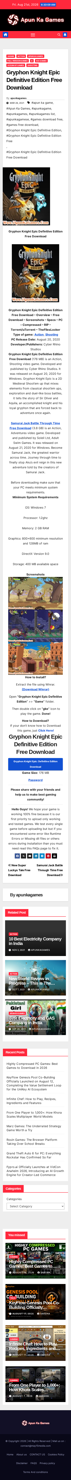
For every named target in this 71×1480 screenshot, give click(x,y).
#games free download (22, 125)
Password (35, 780)
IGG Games (41, 61)
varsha (45, 1272)
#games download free (46, 119)
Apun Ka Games (35, 56)
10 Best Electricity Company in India (35, 941)
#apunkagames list (42, 114)
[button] (59, 34)
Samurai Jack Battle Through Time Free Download (50, 870)
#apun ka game (42, 102)
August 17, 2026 (24, 1313)
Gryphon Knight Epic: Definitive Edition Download (35, 764)
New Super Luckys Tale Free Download (19, 870)
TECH (12, 1298)
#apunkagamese (17, 119)
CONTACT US (37, 1454)
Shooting (32, 65)
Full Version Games (17, 61)
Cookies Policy (56, 1454)
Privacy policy (47, 1463)
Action (21, 56)
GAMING (14, 1257)
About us (21, 1454)
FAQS (34, 1463)
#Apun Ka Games (18, 108)
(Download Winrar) (35, 689)
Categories (14, 1199)
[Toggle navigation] (33, 34)
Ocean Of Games (15, 65)
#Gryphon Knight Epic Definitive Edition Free (33, 138)
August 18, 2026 (24, 1272)
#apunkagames (16, 114)
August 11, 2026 (24, 1354)
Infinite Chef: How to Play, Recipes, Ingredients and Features (33, 1348)
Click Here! (46, 730)
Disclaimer (22, 1463)
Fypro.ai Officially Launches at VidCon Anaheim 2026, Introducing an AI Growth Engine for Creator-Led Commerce (35, 1171)
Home (10, 1454)
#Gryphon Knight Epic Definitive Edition (33, 130)
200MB (10, 56)
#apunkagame (41, 108)
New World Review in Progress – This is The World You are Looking (30, 983)
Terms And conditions (35, 1472)
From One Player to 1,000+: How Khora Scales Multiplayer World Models (34, 1390)
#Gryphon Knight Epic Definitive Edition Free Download (33, 154)
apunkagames (18, 98)
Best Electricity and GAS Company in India (32, 1020)
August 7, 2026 (23, 1396)
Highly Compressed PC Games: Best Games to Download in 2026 (31, 1266)
